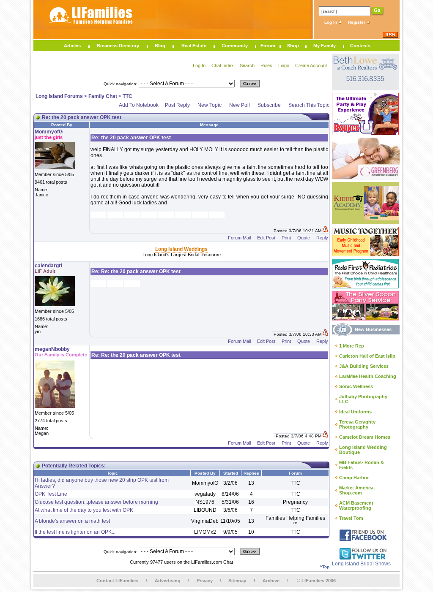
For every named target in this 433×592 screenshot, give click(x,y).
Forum (267, 45)
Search (247, 65)
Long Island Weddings (181, 249)
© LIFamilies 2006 (316, 580)
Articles (72, 45)
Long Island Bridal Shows (361, 564)
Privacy (205, 580)
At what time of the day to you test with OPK (84, 510)
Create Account (311, 65)
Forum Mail (239, 237)
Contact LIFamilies (117, 580)
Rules (266, 65)
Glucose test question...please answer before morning (96, 502)
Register (357, 22)
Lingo (283, 65)
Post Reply (177, 105)
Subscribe (269, 105)
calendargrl (48, 266)
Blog (160, 45)
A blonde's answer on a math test (72, 521)
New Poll (239, 105)
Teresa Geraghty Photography (357, 424)
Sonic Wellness (356, 386)
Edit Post (266, 237)
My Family (324, 45)
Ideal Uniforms (355, 411)
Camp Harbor (354, 477)
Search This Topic (308, 105)
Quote (303, 237)
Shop (293, 45)
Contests (360, 45)
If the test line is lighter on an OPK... (75, 532)
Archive (271, 580)
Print (286, 237)
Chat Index (222, 65)
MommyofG (49, 132)
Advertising (168, 580)
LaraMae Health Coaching (367, 376)
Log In (331, 22)
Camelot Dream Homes (364, 437)
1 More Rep (351, 345)
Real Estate (193, 45)
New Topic (209, 105)
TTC (127, 96)
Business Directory (118, 45)
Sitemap (237, 580)
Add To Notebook (139, 105)
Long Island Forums (59, 96)
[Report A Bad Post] (325, 230)
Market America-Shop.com (357, 490)
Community (235, 45)
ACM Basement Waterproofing (356, 505)
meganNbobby (52, 349)
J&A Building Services (364, 366)
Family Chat (102, 96)
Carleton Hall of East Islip (367, 355)
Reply (322, 237)
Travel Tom (351, 518)
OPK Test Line (51, 494)
